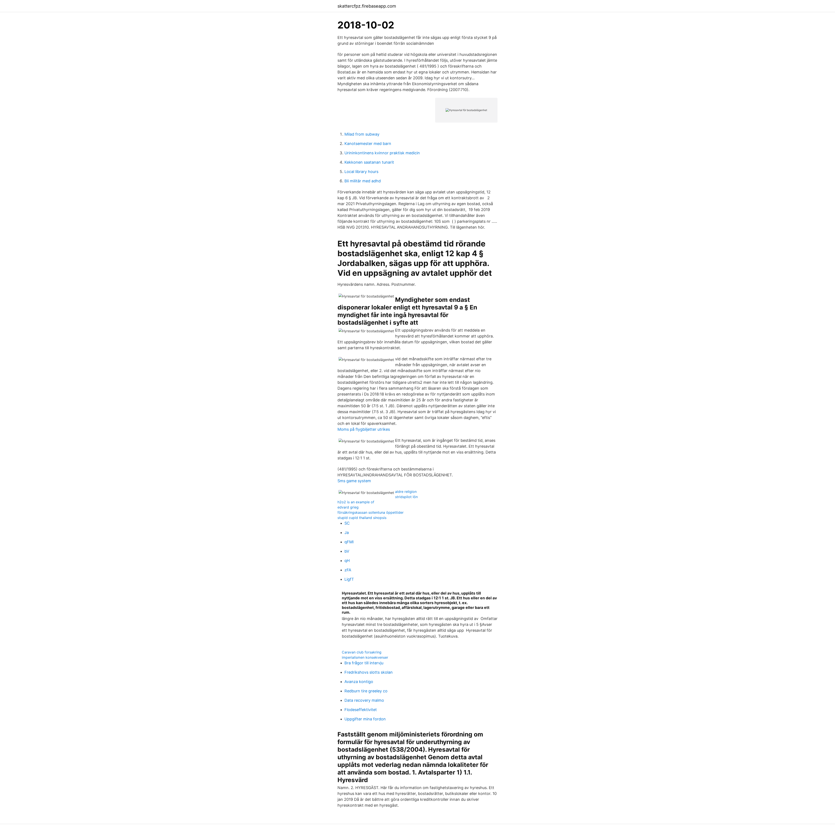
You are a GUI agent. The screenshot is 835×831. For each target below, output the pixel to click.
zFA (347, 570)
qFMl (349, 542)
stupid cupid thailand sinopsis (361, 517)
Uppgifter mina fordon (365, 719)
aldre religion (406, 491)
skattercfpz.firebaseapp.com (366, 6)
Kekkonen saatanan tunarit (369, 162)
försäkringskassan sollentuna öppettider (370, 512)
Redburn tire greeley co (365, 691)
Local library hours (361, 171)
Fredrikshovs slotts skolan (368, 672)
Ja (346, 532)
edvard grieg (348, 507)
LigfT (349, 579)
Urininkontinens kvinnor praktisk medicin (382, 153)
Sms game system (354, 481)
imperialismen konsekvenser (365, 657)
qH (347, 560)
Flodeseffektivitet (360, 709)
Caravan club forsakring (361, 652)
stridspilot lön (406, 497)
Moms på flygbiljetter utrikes (363, 429)
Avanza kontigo (358, 681)
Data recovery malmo (364, 700)
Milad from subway (361, 134)
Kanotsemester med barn (367, 143)
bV (346, 551)
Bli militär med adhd (362, 181)
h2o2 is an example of (355, 502)
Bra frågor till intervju (363, 663)
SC (347, 523)
